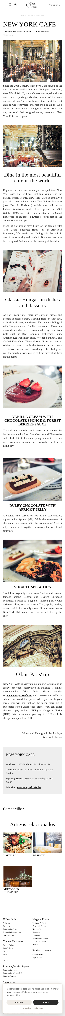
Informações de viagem (16, 966)
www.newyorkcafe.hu (19, 695)
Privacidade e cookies (12, 932)
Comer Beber (8, 945)
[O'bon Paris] (31, 5)
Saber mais (38, 1008)
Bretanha (36, 932)
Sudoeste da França (40, 938)
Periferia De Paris (39, 923)
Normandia (37, 929)
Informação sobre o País (12, 973)
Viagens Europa (9, 976)
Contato (6, 926)
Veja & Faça (8, 948)
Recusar (19, 1002)
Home (22, 15)
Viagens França (40, 919)
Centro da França (39, 926)
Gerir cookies (8, 935)
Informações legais (10, 929)
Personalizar (27, 1008)
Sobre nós (7, 923)
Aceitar (45, 1002)
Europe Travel (40, 15)
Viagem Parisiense (13, 941)
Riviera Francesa (39, 941)
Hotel (5, 954)
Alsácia (35, 944)
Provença (36, 935)
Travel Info (30, 15)
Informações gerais (10, 970)
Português (54, 5)
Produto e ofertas (41, 950)
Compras (6, 951)
